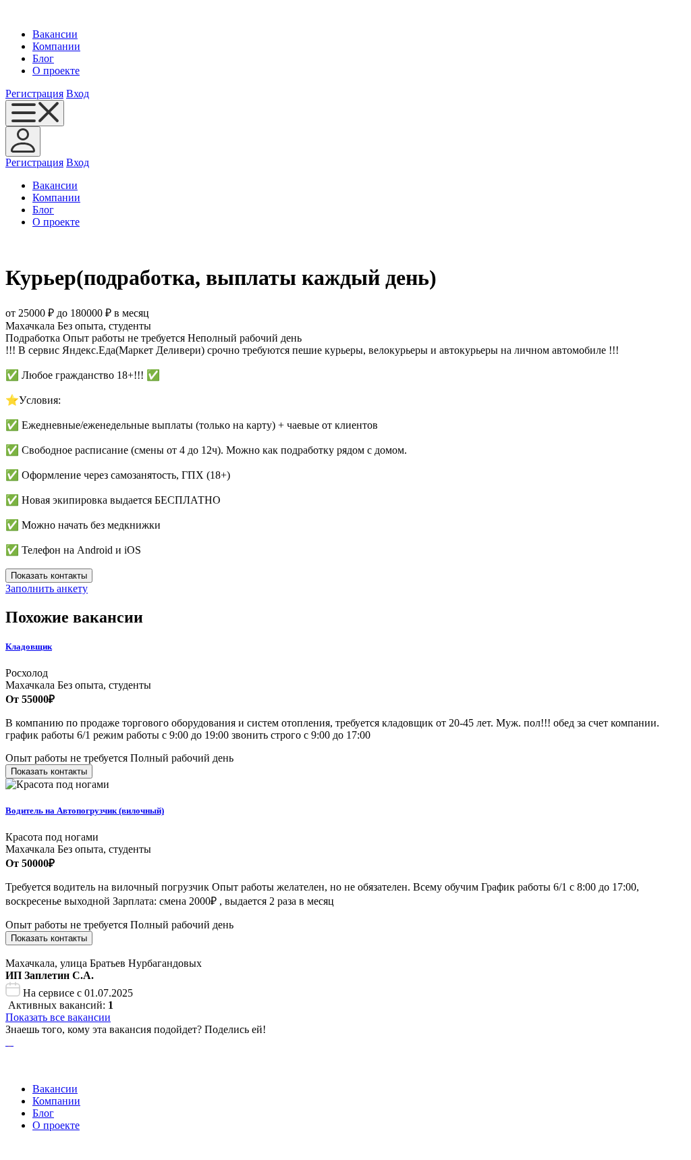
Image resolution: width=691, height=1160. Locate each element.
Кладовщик (28, 646)
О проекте (56, 70)
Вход (77, 93)
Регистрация (34, 93)
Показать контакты (49, 576)
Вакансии (55, 34)
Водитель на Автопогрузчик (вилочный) (84, 811)
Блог (43, 58)
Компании (56, 46)
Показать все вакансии (58, 1017)
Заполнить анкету (46, 588)
